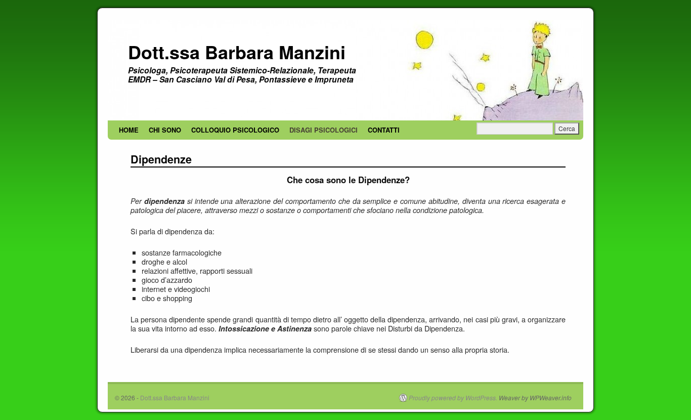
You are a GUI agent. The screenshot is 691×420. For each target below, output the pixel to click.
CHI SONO (165, 130)
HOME (129, 130)
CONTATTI (384, 130)
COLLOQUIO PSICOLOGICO (235, 130)
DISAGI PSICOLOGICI (323, 130)
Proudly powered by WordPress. (453, 398)
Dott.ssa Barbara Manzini (237, 51)
